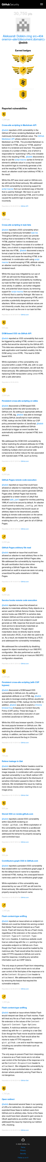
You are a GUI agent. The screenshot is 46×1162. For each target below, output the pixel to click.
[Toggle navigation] (41, 4)
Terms (23, 1147)
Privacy (23, 1150)
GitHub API (24, 206)
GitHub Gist (24, 795)
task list (34, 232)
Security (23, 1153)
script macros (20, 159)
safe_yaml (14, 499)
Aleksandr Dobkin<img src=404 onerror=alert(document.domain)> (23, 37)
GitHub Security (10, 4)
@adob (5, 130)
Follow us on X (23, 1157)
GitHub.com (25, 314)
